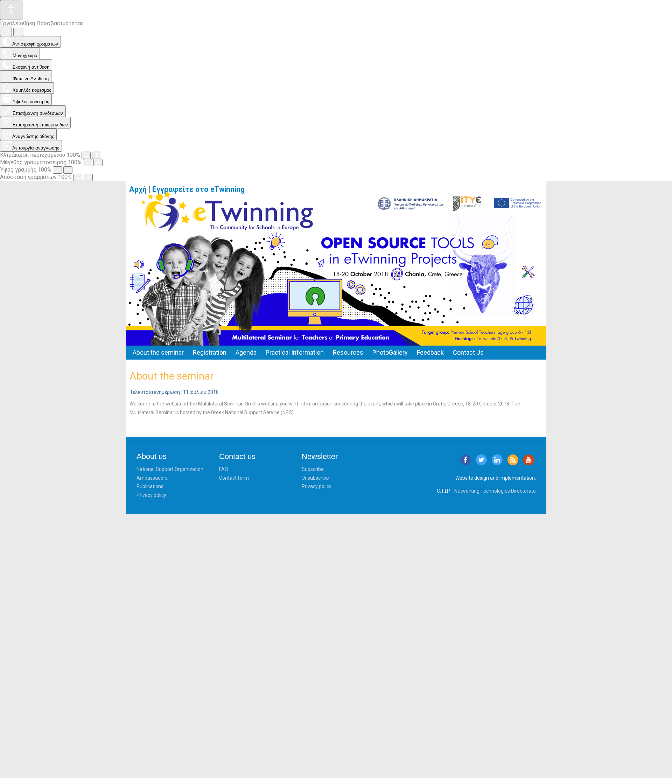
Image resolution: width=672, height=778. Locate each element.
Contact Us (468, 352)
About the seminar (158, 352)
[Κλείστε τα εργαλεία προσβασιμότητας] (18, 32)
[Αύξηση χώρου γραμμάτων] (88, 177)
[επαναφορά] (6, 31)
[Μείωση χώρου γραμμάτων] (77, 177)
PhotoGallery (390, 352)
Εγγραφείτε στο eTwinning (201, 189)
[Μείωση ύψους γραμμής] (57, 170)
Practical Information (295, 352)
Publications (149, 486)
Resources (348, 352)
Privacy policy (151, 495)
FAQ (223, 469)
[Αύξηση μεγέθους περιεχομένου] (96, 155)
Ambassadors (152, 478)
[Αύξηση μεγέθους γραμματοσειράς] (98, 162)
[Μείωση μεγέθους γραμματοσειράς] (87, 162)
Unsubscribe (315, 478)
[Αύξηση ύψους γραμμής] (67, 170)
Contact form (234, 478)
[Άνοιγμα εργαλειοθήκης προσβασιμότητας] (11, 10)
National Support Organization (169, 469)
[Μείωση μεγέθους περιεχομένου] (86, 155)
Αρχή (138, 189)
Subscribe (313, 469)
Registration (209, 352)
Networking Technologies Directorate (495, 491)
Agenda (246, 352)
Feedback (430, 352)
